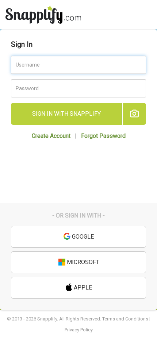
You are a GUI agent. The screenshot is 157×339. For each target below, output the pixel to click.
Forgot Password (103, 135)
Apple (82, 287)
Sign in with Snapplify (66, 113)
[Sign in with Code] (134, 114)
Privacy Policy (79, 329)
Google (82, 236)
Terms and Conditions (125, 319)
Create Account (51, 135)
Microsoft (82, 262)
